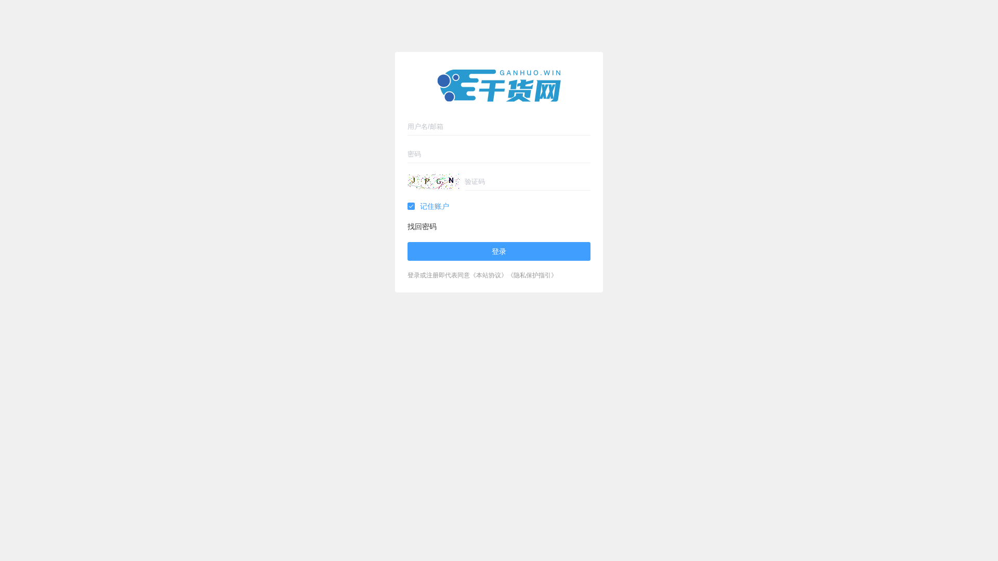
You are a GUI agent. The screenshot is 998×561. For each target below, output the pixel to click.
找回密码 (422, 227)
